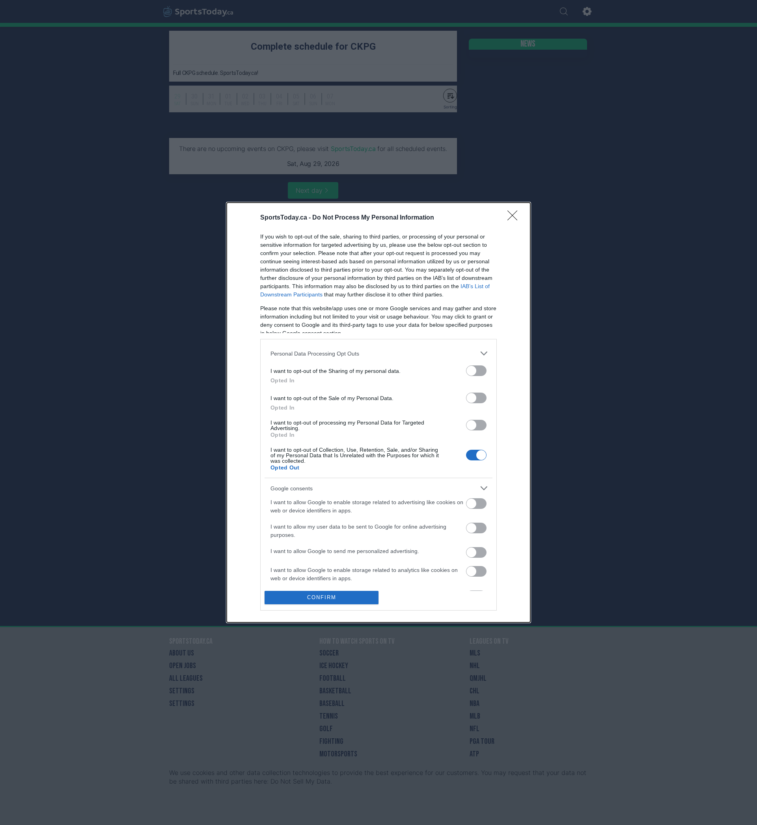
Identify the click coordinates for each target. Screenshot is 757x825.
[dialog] (378, 412)
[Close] (514, 217)
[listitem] (378, 353)
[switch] (476, 370)
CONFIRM (321, 597)
